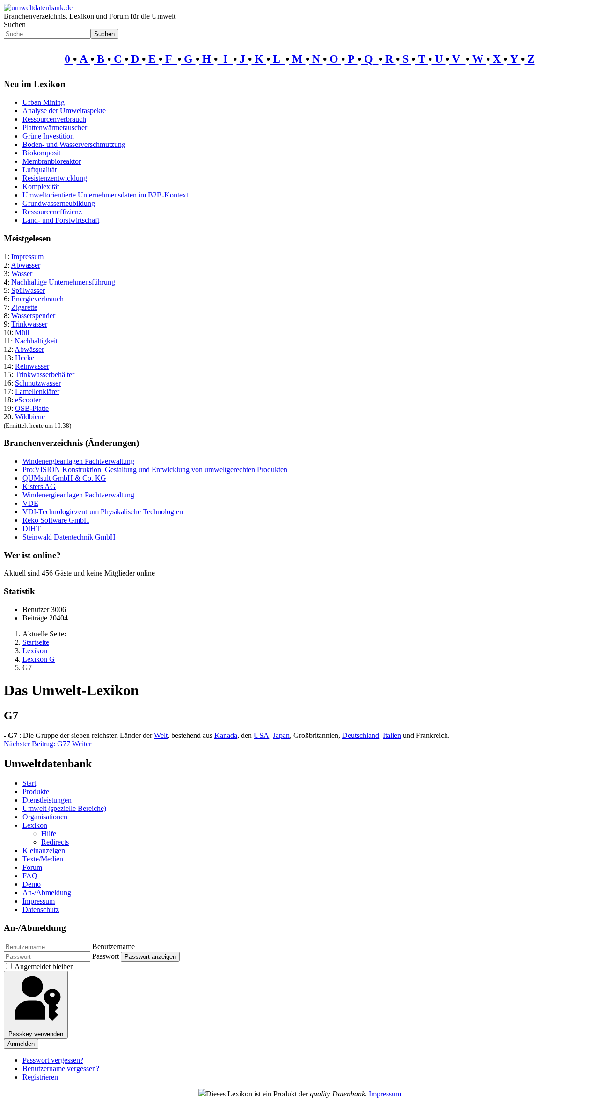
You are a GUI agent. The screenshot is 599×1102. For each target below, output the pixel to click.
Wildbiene (30, 417)
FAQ (29, 876)
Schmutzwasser (38, 383)
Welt (161, 735)
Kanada (225, 735)
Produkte (35, 791)
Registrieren (40, 1077)
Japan (281, 735)
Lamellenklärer (37, 391)
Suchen (15, 25)
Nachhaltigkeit (36, 341)
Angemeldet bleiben (44, 967)
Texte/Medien (42, 859)
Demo (31, 884)
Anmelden (21, 1043)
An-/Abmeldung (46, 893)
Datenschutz (40, 909)
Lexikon (34, 825)
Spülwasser (28, 290)
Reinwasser (32, 366)
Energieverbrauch (37, 299)
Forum (32, 867)
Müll (22, 332)
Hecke (24, 358)
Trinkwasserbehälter (44, 375)
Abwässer (29, 349)
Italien (392, 735)
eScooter (28, 400)
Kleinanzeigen (43, 850)
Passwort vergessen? (52, 1060)
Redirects (55, 842)
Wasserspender (33, 316)
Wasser (21, 273)
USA (261, 735)
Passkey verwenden (35, 1033)
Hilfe (48, 834)
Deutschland (360, 735)
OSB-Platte (32, 408)
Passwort (105, 956)
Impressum (27, 257)
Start (29, 783)
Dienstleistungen (47, 800)
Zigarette (24, 307)
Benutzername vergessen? (60, 1069)
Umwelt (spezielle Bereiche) (64, 808)
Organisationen (44, 817)
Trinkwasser (29, 324)
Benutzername (113, 946)
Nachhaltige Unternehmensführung (63, 282)
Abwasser (25, 265)
